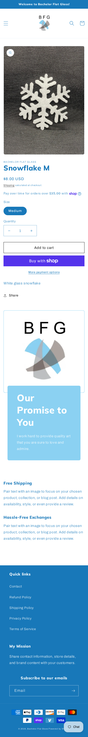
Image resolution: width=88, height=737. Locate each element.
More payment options (44, 272)
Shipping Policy (21, 608)
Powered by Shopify (59, 729)
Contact (15, 586)
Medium (15, 211)
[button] (6, 23)
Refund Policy (20, 597)
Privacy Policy (20, 618)
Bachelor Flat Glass (37, 729)
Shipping (9, 185)
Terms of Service (22, 629)
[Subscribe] (73, 690)
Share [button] (14, 295)
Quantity (10, 221)
